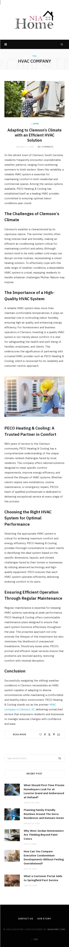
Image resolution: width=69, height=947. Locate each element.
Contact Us (25, 918)
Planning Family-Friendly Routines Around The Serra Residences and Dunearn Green (44, 814)
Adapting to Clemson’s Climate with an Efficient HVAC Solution (34, 135)
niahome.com (56, 929)
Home (36, 123)
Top (35, 939)
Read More (19, 734)
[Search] (62, 44)
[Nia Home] (34, 20)
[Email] (58, 734)
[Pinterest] (54, 734)
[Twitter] (49, 734)
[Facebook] (45, 734)
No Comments (45, 147)
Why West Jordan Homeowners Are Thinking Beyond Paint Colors (44, 834)
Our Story (44, 918)
